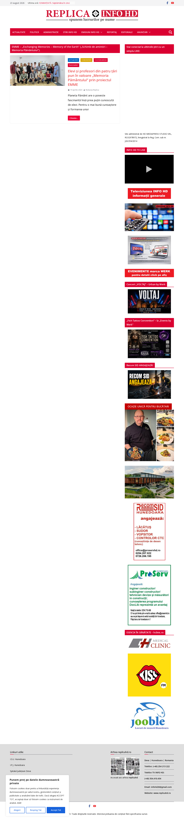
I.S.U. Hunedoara (17, 759)
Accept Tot (56, 810)
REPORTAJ (112, 32)
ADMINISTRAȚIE (51, 32)
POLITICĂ (34, 32)
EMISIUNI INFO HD (90, 32)
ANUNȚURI (142, 32)
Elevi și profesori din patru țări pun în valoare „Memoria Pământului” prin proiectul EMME (92, 78)
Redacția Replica (92, 90)
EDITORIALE (127, 32)
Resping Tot (35, 810)
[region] (37, 795)
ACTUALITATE (18, 32)
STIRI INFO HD (70, 32)
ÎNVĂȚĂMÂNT (73, 65)
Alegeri (17, 810)
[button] (100, 32)
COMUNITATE (86, 60)
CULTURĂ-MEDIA (101, 60)
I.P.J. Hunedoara (17, 765)
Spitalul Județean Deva (20, 771)
